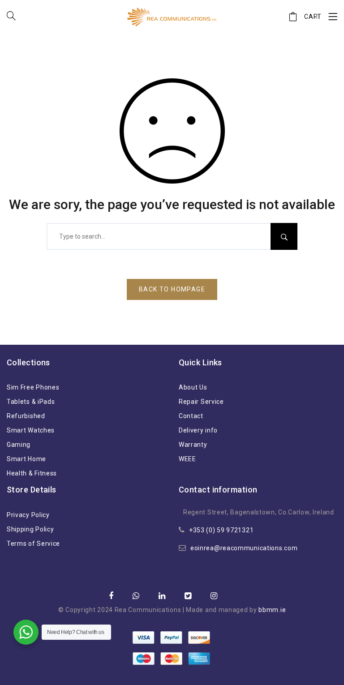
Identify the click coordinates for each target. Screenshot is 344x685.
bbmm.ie (272, 609)
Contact (191, 416)
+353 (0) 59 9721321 (221, 530)
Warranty (193, 444)
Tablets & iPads (31, 401)
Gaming (18, 444)
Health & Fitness (32, 473)
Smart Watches (31, 430)
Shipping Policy (30, 529)
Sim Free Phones (33, 387)
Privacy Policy (28, 514)
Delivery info (198, 430)
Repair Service (201, 401)
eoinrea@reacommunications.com (243, 548)
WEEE (187, 458)
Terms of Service (33, 543)
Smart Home (26, 458)
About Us (193, 387)
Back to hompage (172, 289)
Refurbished (26, 416)
